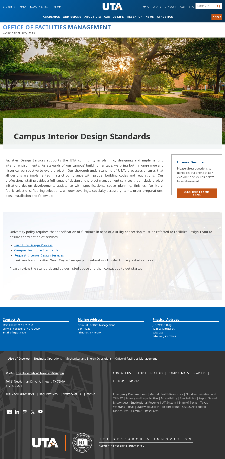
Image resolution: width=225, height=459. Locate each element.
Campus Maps (179, 373)
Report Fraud (170, 407)
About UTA (92, 16)
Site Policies (188, 398)
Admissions (72, 16)
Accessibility (169, 398)
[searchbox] (206, 6)
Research (135, 16)
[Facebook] (9, 412)
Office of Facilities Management (136, 358)
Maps (146, 6)
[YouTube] (40, 412)
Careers (200, 373)
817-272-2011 (15, 386)
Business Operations (48, 358)
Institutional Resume (145, 402)
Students (9, 6)
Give (191, 6)
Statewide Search (148, 407)
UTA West (170, 6)
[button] (197, 193)
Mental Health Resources (166, 394)
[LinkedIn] (17, 412)
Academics (51, 16)
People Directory (149, 373)
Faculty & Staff (40, 6)
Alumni (58, 6)
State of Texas (188, 402)
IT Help (118, 381)
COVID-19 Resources (145, 411)
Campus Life (114, 16)
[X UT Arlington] (33, 412)
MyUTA (134, 381)
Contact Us (122, 373)
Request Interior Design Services (39, 255)
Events (157, 6)
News (150, 16)
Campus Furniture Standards (36, 250)
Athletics (165, 16)
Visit (182, 6)
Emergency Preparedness (130, 394)
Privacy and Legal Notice (142, 398)
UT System (169, 402)
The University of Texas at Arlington (40, 373)
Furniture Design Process (33, 245)
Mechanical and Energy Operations (88, 358)
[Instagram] (25, 412)
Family (22, 6)
